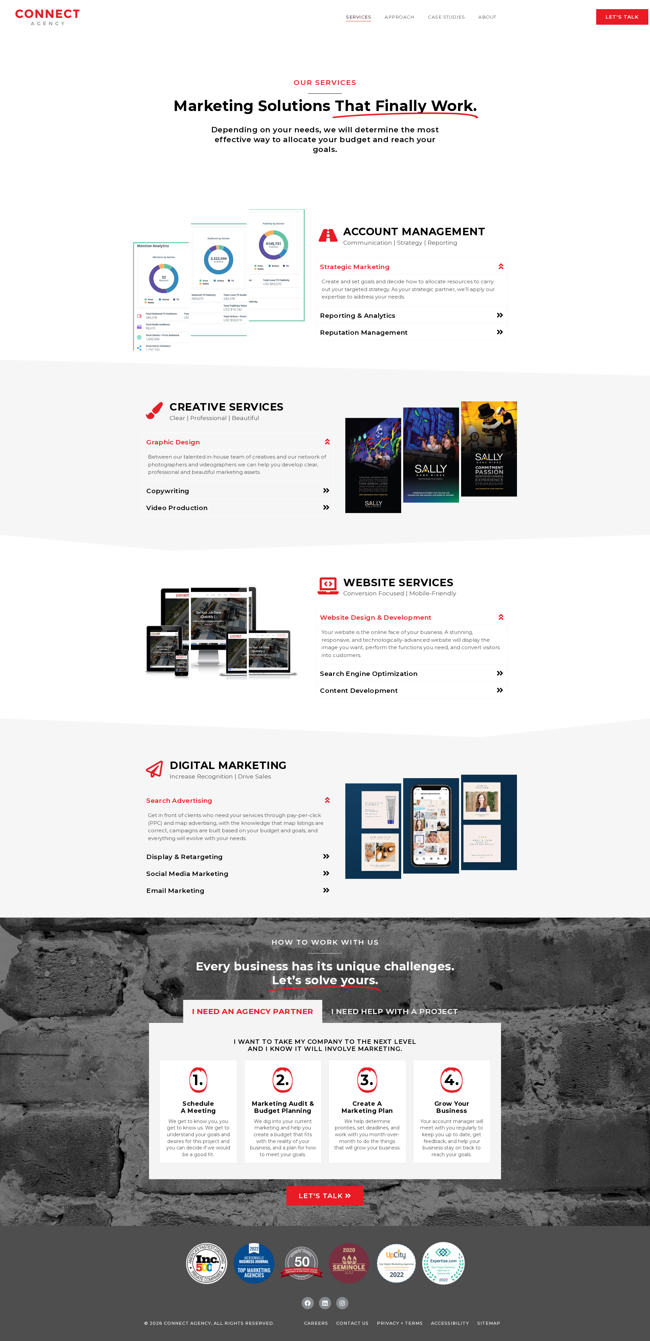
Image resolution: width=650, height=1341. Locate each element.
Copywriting (167, 491)
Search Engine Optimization (368, 673)
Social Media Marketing (187, 874)
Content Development (359, 690)
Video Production (177, 508)
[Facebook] (308, 1303)
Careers (316, 1323)
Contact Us (352, 1323)
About (487, 17)
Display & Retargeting (184, 857)
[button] (412, 266)
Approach (399, 17)
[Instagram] (342, 1303)
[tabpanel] (325, 1101)
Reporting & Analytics (357, 315)
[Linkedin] (325, 1303)
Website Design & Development (375, 617)
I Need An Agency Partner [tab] (252, 1011)
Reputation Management (364, 332)
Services (358, 17)
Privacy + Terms (400, 1323)
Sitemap (488, 1323)
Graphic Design (173, 442)
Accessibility (450, 1323)
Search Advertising (179, 800)
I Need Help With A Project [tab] (394, 1011)
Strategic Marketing (355, 267)
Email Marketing (175, 890)
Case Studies (446, 17)
